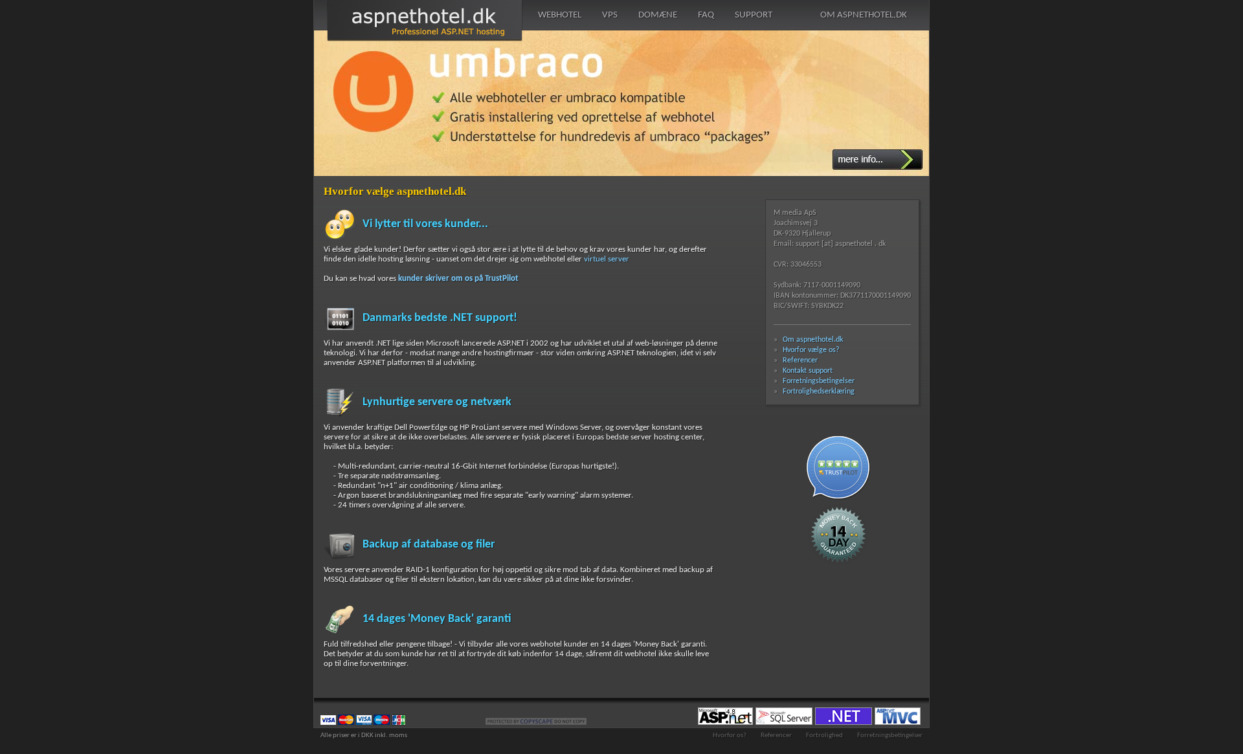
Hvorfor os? (729, 735)
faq (706, 15)
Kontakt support (808, 371)
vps (610, 15)
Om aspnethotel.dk (813, 340)
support (753, 15)
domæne (657, 15)
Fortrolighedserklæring (819, 391)
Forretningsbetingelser (819, 381)
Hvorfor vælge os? (811, 350)
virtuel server (606, 259)
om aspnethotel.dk (863, 15)
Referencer (800, 360)
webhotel (559, 15)
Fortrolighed (824, 735)
